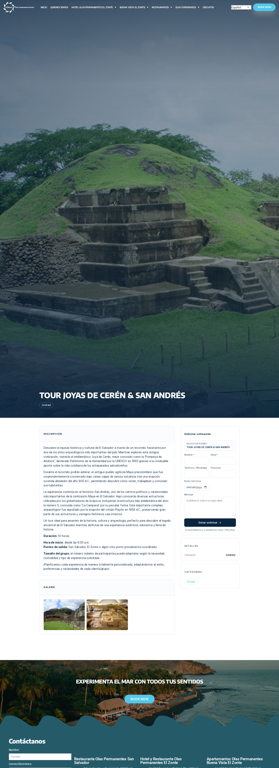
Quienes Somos (59, 7)
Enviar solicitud (208, 522)
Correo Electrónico (20, 764)
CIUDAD (191, 581)
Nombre (14, 749)
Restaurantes (160, 7)
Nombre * (189, 454)
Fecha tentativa (192, 481)
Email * (214, 454)
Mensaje (188, 494)
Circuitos (208, 7)
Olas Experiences (185, 7)
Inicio (44, 7)
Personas (216, 468)
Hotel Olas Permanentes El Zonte (92, 7)
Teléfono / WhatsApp (195, 468)
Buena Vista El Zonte (132, 7)
